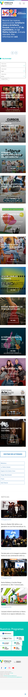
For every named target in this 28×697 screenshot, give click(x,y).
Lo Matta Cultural (5, 467)
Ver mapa (11, 673)
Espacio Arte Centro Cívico (8, 471)
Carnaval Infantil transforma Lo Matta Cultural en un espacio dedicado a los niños (13, 613)
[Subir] (25, 694)
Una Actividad (6, 59)
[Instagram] (9, 667)
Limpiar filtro (4, 79)
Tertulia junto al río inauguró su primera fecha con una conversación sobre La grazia (13, 554)
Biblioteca (3, 463)
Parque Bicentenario (6, 475)
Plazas (2, 479)
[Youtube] (13, 667)
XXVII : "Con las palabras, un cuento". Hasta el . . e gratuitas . (13, 29)
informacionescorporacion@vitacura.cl (10, 675)
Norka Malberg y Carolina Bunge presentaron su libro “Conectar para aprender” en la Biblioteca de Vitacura (13, 584)
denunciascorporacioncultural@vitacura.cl (14, 677)
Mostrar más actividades (13, 454)
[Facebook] (1, 667)
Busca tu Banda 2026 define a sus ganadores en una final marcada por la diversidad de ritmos (13, 525)
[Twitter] (5, 667)
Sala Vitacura (4, 483)
